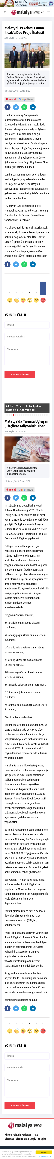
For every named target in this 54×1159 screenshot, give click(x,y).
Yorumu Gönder (20, 374)
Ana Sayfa (9, 37)
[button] (48, 12)
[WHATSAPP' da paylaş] (24, 107)
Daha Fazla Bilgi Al (44, 1156)
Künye (8, 1134)
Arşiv (33, 1138)
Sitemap (9, 1138)
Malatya (23, 37)
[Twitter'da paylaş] (16, 107)
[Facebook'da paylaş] (7, 107)
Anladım (44, 1152)
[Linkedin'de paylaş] (33, 107)
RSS (36, 1134)
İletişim (42, 1138)
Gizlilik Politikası (22, 1134)
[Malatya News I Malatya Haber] (27, 1125)
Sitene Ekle (22, 1138)
